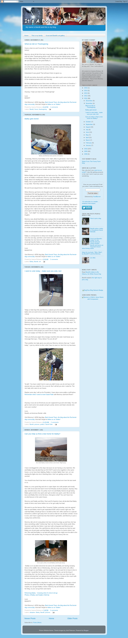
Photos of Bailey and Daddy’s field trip (37, 595)
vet (40, 261)
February (89, 143)
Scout (36, 109)
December (89, 100)
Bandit (32, 109)
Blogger (86, 630)
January (88, 145)
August (88, 127)
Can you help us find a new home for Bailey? (42, 434)
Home (26, 35)
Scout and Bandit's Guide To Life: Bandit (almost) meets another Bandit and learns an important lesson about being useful (92, 243)
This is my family (37, 35)
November (89, 103)
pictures (36, 424)
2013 (86, 93)
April (87, 137)
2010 (86, 148)
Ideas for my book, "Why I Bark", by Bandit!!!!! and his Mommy (92, 253)
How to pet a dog (95, 218)
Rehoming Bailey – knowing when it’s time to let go (41, 593)
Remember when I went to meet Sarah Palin (39, 394)
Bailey (31, 261)
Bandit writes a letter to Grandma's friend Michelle (96, 230)
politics (42, 424)
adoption (32, 612)
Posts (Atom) (37, 622)
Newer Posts (30, 618)
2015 (86, 88)
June (87, 132)
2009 (86, 151)
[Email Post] (49, 109)
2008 (86, 154)
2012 (86, 96)
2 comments (54, 259)
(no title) (92, 258)
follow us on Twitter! (54, 104)
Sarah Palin (49, 424)
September (89, 124)
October (88, 121)
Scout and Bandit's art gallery (55, 35)
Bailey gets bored (31, 119)
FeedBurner (97, 196)
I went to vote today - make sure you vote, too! (43, 271)
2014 (86, 90)
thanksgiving (43, 109)
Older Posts (72, 618)
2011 (86, 98)
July (87, 129)
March (88, 140)
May (87, 135)
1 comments (54, 107)
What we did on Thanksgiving (36, 44)
